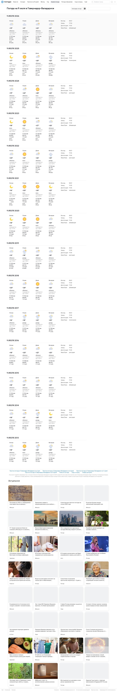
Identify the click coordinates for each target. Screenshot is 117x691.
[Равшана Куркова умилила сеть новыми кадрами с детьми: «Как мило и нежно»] (46, 624)
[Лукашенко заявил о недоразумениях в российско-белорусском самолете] (46, 497)
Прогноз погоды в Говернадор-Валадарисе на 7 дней (91, 471)
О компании (7, 690)
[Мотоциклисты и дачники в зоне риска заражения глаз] (71, 675)
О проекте (56, 690)
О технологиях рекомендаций (83, 690)
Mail (2, 690)
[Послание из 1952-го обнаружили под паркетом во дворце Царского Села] (20, 497)
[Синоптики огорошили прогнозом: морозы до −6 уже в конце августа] (71, 573)
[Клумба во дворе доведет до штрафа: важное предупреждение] (97, 522)
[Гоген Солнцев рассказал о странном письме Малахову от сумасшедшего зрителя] (97, 624)
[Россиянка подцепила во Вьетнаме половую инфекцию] (20, 548)
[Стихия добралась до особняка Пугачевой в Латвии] (97, 548)
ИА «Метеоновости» (111, 690)
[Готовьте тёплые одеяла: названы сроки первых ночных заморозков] (97, 599)
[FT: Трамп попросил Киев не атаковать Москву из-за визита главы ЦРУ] (20, 522)
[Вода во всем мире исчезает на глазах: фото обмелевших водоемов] (46, 573)
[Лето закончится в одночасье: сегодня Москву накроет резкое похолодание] (71, 522)
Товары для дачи (87, 472)
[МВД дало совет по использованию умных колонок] (46, 675)
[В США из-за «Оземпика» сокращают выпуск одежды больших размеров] (46, 649)
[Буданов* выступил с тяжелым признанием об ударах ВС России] (97, 675)
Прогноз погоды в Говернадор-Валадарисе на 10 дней (41, 472)
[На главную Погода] (7, 2)
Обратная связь (94, 690)
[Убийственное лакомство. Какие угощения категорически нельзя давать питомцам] (20, 573)
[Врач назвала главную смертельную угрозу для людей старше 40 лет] (20, 649)
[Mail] (2, 2)
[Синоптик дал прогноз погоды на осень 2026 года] (71, 497)
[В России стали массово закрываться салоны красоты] (46, 548)
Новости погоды (64, 472)
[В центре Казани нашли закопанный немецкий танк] (97, 497)
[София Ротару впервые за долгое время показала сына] (71, 599)
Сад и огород (75, 472)
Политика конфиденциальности (67, 690)
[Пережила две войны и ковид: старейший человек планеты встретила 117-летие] (97, 573)
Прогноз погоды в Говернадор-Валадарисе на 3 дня (25, 471)
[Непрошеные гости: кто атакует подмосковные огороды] (71, 649)
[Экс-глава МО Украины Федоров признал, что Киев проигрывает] (46, 599)
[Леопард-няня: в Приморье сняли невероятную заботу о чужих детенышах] (20, 675)
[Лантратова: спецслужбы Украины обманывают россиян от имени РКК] (71, 624)
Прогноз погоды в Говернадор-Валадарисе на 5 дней (58, 471)
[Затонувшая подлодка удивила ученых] (20, 624)
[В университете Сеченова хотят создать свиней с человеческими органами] (20, 599)
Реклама (13, 690)
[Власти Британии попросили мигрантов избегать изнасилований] (46, 522)
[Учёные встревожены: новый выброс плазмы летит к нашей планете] (97, 649)
